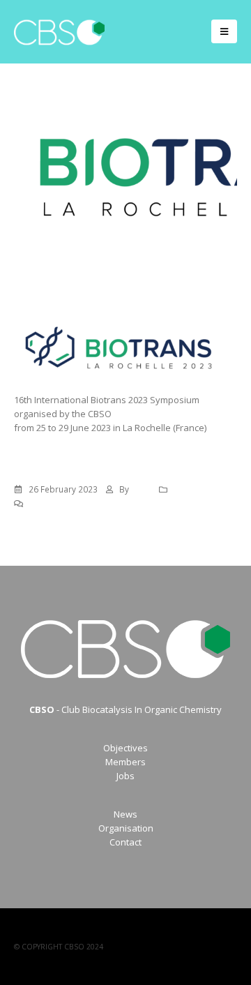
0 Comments (54, 503)
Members (125, 761)
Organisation (125, 828)
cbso (141, 489)
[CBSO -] (59, 32)
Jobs (125, 775)
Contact (125, 842)
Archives (190, 489)
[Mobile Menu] (224, 31)
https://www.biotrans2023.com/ (80, 441)
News (125, 814)
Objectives (125, 748)
